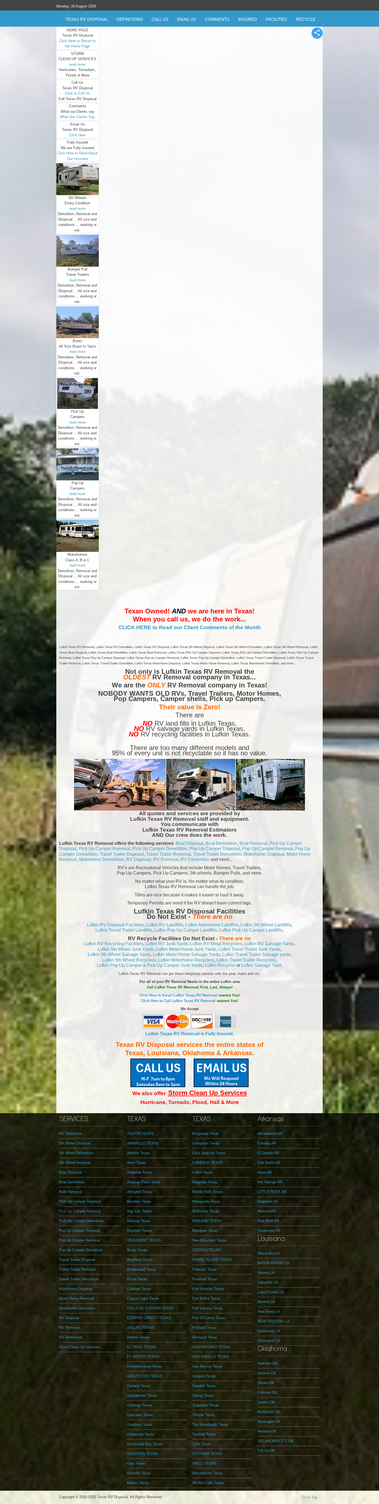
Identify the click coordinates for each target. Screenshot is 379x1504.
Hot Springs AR (269, 1182)
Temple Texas (203, 1415)
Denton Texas (138, 1337)
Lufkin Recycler (220, 965)
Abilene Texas (138, 1153)
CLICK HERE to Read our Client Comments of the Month (189, 627)
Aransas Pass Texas (144, 1182)
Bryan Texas (137, 1279)
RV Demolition (195, 859)
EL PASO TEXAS (141, 1347)
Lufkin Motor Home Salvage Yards (186, 954)
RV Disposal (138, 859)
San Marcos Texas (207, 1366)
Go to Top (309, 1497)
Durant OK (265, 1383)
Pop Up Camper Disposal (215, 848)
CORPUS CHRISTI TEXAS (149, 1318)
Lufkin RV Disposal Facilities (115, 924)
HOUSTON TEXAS (142, 1454)
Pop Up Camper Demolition (81, 1250)
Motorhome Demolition (101, 859)
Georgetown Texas (142, 1395)
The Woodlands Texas (210, 1425)
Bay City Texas (139, 1211)
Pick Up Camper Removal (104, 848)
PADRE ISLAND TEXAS (212, 1260)
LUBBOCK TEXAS (207, 1163)
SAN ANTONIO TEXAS (211, 1347)
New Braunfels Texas (209, 1240)
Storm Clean (188, 1093)
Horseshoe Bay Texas (145, 1444)
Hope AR (264, 1172)
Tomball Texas (204, 1434)
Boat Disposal (189, 843)
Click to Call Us (77, 93)
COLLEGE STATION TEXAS (150, 1308)
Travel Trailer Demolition (217, 854)
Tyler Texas (201, 1444)
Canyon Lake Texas (143, 1298)
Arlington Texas (139, 1192)
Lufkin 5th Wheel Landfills (266, 924)
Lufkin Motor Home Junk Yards (186, 949)
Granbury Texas (140, 1425)
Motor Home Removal (76, 1298)
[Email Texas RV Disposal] (221, 1072)
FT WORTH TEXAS (143, 1357)
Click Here (77, 135)
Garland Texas (138, 1386)
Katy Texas (136, 1463)
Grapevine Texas (140, 1434)
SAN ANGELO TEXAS (210, 1357)
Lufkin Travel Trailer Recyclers (246, 960)
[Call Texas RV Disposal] (158, 1072)
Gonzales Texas (140, 1415)
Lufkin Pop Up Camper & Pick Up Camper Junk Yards (150, 965)
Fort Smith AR (268, 1163)
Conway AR (266, 1143)
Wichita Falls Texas (208, 1483)
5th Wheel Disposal (74, 1143)
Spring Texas (202, 1395)
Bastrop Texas (138, 1221)
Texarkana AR (268, 1230)
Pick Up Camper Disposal (79, 1201)
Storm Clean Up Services (79, 1347)
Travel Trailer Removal (168, 854)
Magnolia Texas (205, 1182)
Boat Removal (253, 843)
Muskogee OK (269, 1421)
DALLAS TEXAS (140, 1327)
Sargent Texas (204, 1376)
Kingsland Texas (205, 1133)
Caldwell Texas (139, 1289)
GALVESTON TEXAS (144, 1376)
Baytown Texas (139, 1230)
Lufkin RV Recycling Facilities (113, 943)
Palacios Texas (204, 1269)
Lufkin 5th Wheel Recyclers (129, 960)
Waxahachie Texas (207, 1473)
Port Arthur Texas (206, 1298)
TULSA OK (266, 1451)
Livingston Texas (205, 1143)
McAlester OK (268, 1412)
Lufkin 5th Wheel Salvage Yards (119, 954)
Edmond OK (267, 1392)
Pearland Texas (204, 1279)
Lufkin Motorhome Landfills (211, 924)
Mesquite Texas (205, 1230)
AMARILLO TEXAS (143, 1143)
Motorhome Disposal (264, 854)
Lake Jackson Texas (209, 1153)
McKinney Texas (205, 1211)
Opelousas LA (268, 1331)
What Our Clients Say (77, 117)
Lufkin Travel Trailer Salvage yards (256, 954)
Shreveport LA (269, 1341)
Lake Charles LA (270, 1292)
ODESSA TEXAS (206, 1250)
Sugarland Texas (205, 1405)
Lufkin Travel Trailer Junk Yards (249, 949)
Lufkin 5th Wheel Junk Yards (126, 949)
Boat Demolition (221, 843)
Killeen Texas (138, 1483)
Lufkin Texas (202, 1172)
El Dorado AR (268, 1153)
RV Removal (165, 859)
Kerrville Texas (139, 1473)
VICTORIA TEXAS (207, 1454)
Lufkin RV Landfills (164, 924)
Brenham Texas (139, 1260)
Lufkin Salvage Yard (261, 965)
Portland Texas (204, 1327)
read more (77, 64)
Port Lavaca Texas (207, 1308)
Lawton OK (266, 1402)
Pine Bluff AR (268, 1221)
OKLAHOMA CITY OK (275, 1441)
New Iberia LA (268, 1311)
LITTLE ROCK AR (272, 1192)
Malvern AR (266, 1211)
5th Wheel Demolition (76, 1153)
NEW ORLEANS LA (273, 1321)
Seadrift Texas (204, 1386)
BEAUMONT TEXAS (144, 1240)
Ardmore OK (267, 1363)
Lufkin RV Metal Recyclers (216, 943)
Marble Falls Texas (207, 1192)
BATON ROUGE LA (273, 1263)
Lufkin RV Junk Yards (166, 943)
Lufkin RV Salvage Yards (269, 943)
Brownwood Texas (141, 1269)
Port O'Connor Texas (209, 1318)
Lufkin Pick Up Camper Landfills (250, 930)
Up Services (228, 1093)
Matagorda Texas (206, 1201)
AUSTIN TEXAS (140, 1133)
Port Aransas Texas (208, 1289)
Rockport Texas (205, 1337)
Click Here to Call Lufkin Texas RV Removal (178, 1001)
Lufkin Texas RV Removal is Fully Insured (189, 1033)
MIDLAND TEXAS (207, 1221)
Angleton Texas (139, 1172)
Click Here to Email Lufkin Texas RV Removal (178, 995)
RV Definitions (70, 1133)
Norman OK (266, 1431)
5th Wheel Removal (74, 1163)
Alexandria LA (268, 1253)
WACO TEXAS (204, 1463)
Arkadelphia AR (269, 1133)
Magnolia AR (267, 1201)
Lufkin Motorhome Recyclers (186, 960)
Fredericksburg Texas (144, 1366)
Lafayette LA (267, 1282)
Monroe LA (266, 1302)
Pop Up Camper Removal (267, 848)
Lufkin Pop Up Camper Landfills (185, 930)
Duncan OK (266, 1373)
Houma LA (265, 1273)
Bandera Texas (139, 1201)
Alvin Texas (136, 1163)
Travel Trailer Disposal (122, 854)
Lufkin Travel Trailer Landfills (123, 930)
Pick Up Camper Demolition (159, 848)
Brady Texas (137, 1250)
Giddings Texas (139, 1405)
